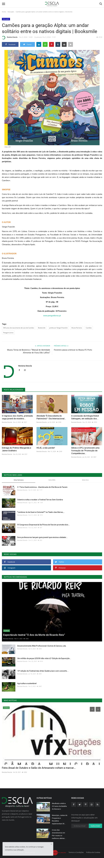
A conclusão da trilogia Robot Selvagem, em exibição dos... (85, 417)
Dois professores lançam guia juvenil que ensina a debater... (42, 537)
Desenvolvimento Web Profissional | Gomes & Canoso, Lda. (41, 646)
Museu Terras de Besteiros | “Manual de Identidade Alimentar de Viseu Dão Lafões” (28, 351)
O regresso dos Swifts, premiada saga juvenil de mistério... (17, 417)
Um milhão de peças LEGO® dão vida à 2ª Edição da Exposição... (44, 658)
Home (4, 12)
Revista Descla (12, 37)
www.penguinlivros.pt (52, 315)
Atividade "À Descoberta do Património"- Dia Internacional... (51, 417)
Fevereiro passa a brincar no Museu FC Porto (73, 350)
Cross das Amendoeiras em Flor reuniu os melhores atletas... (59, 834)
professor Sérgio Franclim (58, 328)
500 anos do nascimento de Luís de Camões (18, 328)
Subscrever (95, 826)
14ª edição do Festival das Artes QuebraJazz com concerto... (42, 671)
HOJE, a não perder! (46, 448)
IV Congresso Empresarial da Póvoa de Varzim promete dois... (43, 525)
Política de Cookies (93, 852)
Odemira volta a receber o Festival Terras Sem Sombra (40, 500)
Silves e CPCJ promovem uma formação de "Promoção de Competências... (85, 451)
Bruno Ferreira (77, 328)
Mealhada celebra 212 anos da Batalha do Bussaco (59, 806)
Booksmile (41, 328)
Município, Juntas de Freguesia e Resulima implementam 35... (59, 819)
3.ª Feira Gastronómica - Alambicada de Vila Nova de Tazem (42, 487)
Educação (11, 12)
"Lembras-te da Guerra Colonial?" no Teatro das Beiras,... (41, 512)
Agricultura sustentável (27, 683)
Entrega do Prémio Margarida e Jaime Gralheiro (16, 449)
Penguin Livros (8, 333)
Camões (89, 328)
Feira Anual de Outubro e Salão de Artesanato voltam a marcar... (39, 767)
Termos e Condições (76, 852)
